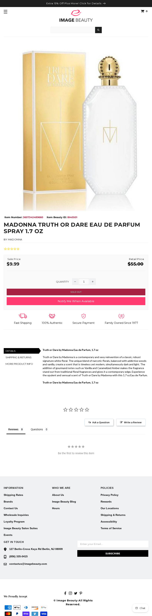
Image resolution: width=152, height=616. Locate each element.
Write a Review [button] (133, 422)
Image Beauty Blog (64, 501)
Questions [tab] (37, 429)
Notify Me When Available (76, 301)
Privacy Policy (109, 494)
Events (8, 534)
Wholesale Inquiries (16, 514)
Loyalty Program (14, 521)
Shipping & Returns (113, 514)
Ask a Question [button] (101, 422)
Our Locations (110, 508)
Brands (8, 501)
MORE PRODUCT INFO (19, 363)
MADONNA (15, 239)
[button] (5, 12)
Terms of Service (111, 528)
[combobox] (73, 30)
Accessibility (109, 521)
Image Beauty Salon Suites (21, 528)
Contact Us (11, 508)
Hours (56, 508)
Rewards (106, 501)
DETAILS (11, 350)
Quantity (62, 281)
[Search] (98, 30)
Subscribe (112, 553)
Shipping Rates (13, 494)
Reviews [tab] (13, 429)
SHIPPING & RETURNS (19, 357)
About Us (58, 494)
